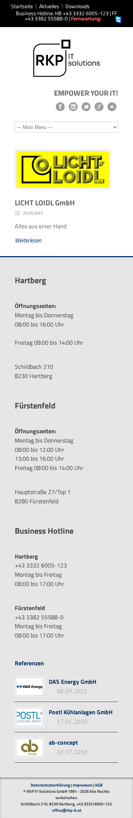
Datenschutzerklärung (50, 785)
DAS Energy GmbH (72, 681)
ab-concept (63, 742)
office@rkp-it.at (66, 810)
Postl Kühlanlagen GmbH (81, 712)
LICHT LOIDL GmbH (45, 202)
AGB (99, 785)
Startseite (22, 6)
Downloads (77, 6)
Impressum (82, 785)
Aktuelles (49, 6)
